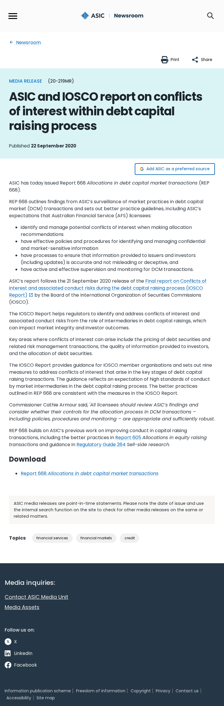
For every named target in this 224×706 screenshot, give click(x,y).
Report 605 (128, 437)
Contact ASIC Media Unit (36, 597)
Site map (45, 698)
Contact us (187, 691)
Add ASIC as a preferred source (178, 169)
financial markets (96, 537)
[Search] (210, 16)
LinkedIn (23, 653)
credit (130, 537)
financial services (52, 537)
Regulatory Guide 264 (101, 444)
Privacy (163, 691)
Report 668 (89, 473)
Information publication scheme (38, 691)
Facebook (25, 665)
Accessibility (18, 698)
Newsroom (28, 42)
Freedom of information (100, 691)
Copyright (141, 691)
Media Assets (22, 607)
